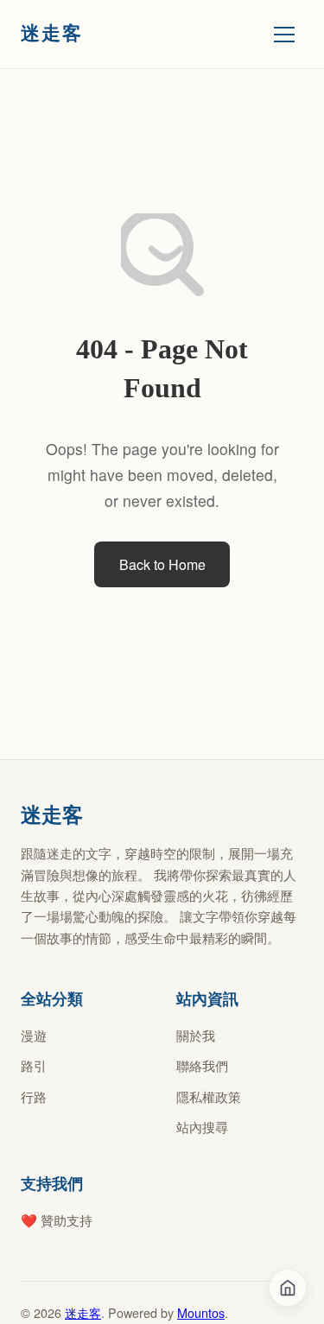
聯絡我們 (202, 1065)
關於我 (195, 1035)
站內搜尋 (202, 1127)
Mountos (201, 1312)
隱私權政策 (208, 1096)
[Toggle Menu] (284, 34)
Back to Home (162, 564)
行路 (34, 1096)
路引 (34, 1065)
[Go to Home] (288, 1288)
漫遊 (34, 1035)
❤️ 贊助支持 (56, 1220)
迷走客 (83, 1312)
